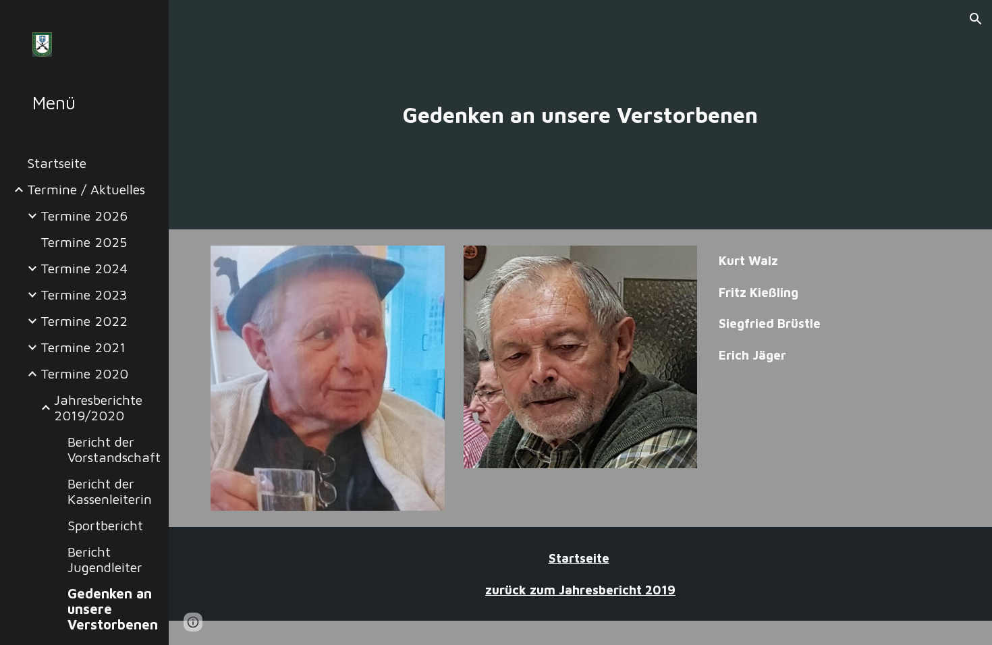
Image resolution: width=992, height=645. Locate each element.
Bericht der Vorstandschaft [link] (114, 449)
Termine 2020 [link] (84, 373)
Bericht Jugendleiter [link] (104, 559)
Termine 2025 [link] (83, 242)
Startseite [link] (56, 163)
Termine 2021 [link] (83, 347)
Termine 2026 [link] (84, 215)
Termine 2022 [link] (84, 321)
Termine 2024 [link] (84, 268)
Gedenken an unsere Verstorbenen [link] (112, 609)
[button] (976, 19)
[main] (580, 114)
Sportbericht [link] (105, 525)
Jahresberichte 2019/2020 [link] (98, 407)
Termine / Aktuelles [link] (86, 189)
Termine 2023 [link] (84, 294)
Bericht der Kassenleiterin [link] (109, 491)
